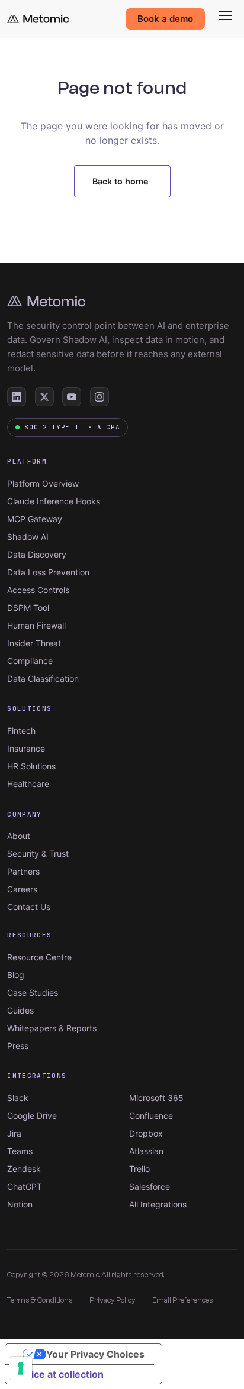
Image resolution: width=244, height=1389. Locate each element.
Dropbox (146, 1133)
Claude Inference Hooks (53, 501)
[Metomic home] (38, 19)
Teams (20, 1151)
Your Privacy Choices (95, 1354)
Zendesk (24, 1169)
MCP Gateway (34, 519)
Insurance (26, 748)
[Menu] (225, 15)
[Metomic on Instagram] (99, 396)
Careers (22, 889)
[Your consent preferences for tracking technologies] (20, 1368)
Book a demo (165, 18)
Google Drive (32, 1115)
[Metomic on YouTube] (71, 396)
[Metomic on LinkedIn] (16, 396)
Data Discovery (36, 554)
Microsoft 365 (156, 1098)
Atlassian (146, 1151)
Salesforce (149, 1186)
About (18, 836)
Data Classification (43, 679)
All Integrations (158, 1204)
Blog (15, 975)
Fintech (21, 731)
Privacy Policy (112, 1300)
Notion (20, 1204)
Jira (14, 1133)
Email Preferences (182, 1300)
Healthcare (28, 784)
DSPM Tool (28, 608)
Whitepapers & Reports (52, 1028)
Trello (139, 1169)
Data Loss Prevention (48, 572)
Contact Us (28, 907)
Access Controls (38, 590)
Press (17, 1046)
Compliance (30, 661)
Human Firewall (36, 625)
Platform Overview (43, 483)
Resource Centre (39, 957)
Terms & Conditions (40, 1300)
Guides (20, 1010)
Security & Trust (38, 854)
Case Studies (32, 992)
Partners (23, 871)
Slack (17, 1098)
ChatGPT (24, 1186)
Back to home (120, 181)
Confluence (151, 1115)
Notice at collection (59, 1374)
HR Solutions (31, 766)
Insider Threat (34, 643)
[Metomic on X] (44, 396)
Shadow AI (28, 537)
